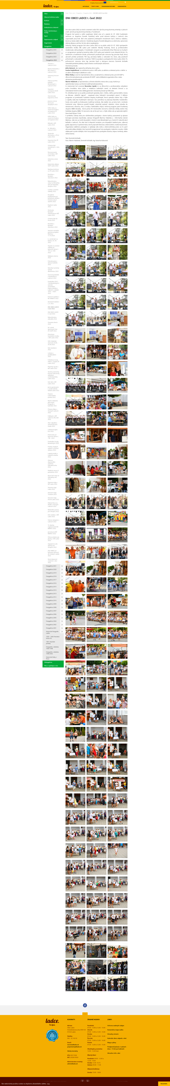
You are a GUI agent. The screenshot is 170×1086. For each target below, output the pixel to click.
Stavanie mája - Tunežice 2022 (52, 493)
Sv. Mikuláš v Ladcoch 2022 (52, 129)
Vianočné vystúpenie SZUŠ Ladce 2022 (53, 90)
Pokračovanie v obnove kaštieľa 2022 (52, 262)
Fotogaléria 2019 (51, 573)
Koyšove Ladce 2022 (52, 206)
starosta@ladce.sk (73, 1045)
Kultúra (46, 20)
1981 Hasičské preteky (50, 642)
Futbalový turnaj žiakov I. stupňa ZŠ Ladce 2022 (53, 361)
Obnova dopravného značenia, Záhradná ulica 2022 (52, 463)
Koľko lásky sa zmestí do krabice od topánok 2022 (53, 118)
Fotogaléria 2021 (51, 566)
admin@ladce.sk (72, 1064)
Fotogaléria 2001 (51, 628)
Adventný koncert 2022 (53, 76)
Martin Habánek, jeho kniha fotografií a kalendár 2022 (53, 403)
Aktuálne (86, 6)
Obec (46, 14)
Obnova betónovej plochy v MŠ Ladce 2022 (53, 538)
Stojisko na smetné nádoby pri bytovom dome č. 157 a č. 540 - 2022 (53, 249)
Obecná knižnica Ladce (51, 17)
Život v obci (95, 6)
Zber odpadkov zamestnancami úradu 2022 (52, 424)
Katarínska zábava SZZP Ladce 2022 (53, 165)
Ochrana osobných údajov (115, 1025)
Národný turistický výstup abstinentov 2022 (53, 269)
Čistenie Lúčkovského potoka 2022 (52, 395)
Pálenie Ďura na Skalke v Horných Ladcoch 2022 (53, 504)
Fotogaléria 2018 (51, 576)
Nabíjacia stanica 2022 (53, 257)
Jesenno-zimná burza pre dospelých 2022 (53, 102)
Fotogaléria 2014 (51, 590)
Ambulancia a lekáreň (51, 27)
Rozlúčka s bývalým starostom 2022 (53, 176)
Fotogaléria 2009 (51, 604)
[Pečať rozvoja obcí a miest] (52, 1035)
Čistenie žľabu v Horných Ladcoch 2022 (53, 410)
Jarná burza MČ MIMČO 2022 (52, 532)
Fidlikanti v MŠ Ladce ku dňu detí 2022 (53, 417)
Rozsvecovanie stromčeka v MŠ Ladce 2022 (53, 153)
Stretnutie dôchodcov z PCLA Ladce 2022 (53, 135)
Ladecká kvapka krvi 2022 (52, 430)
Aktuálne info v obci (113, 1053)
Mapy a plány (111, 1042)
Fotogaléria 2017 (51, 580)
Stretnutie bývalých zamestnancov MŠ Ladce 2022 (53, 212)
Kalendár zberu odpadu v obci (116, 1038)
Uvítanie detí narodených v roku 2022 (53, 147)
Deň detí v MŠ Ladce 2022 (52, 383)
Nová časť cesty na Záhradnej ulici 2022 (53, 477)
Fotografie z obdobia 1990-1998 (52, 647)
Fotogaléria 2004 (51, 621)
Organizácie (48, 43)
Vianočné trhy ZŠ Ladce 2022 (53, 141)
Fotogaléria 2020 (51, 569)
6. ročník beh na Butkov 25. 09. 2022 (53, 240)
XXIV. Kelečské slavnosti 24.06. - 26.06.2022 (53, 342)
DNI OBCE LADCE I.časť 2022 (53, 308)
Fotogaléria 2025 (51, 50)
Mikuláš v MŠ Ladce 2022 (52, 124)
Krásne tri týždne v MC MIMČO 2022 (53, 297)
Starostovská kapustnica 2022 (53, 96)
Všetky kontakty (72, 1051)
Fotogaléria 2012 (51, 597)
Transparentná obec (108, 6)
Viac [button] (48, 1084)
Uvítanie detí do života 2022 (52, 219)
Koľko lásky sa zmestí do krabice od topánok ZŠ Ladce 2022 (53, 110)
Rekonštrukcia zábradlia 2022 (52, 318)
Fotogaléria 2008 (51, 607)
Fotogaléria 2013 (51, 593)
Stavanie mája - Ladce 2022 (52, 488)
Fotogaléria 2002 (51, 624)
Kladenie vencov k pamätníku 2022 (53, 471)
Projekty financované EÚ (97, 3)
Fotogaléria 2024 (51, 53)
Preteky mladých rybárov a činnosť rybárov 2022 (53, 448)
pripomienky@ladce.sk (74, 1047)
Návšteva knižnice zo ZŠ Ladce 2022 (53, 170)
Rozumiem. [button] (164, 1083)
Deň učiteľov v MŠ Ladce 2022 (53, 515)
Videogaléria (48, 662)
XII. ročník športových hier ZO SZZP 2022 (52, 329)
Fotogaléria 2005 (51, 618)
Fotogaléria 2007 (51, 611)
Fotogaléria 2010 (51, 600)
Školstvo (47, 24)
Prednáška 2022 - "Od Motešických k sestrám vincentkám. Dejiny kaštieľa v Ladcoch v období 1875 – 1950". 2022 (53, 287)
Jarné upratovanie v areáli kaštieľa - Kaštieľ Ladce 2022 (53, 388)
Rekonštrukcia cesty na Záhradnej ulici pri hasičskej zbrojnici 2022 (53, 183)
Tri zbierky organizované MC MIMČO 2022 (53, 526)
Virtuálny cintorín (113, 1034)
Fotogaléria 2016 (51, 583)
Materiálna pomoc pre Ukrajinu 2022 (53, 510)
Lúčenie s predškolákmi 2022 (52, 354)
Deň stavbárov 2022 (52, 348)
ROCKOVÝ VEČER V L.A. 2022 (53, 302)
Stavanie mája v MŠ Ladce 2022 (52, 483)
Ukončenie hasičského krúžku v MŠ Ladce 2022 (53, 336)
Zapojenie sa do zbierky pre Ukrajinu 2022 (52, 545)
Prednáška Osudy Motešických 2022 (53, 442)
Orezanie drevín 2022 (53, 323)
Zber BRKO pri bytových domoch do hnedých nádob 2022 (53, 553)
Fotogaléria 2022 (51, 60)
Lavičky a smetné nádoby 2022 (53, 190)
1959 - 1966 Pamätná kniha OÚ (52, 637)
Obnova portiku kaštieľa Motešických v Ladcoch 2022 (52, 83)
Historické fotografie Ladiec (52, 632)
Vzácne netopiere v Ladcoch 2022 (53, 521)
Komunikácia (122, 6)
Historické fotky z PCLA (51, 658)
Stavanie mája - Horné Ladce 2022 (53, 498)
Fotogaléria (47, 46)
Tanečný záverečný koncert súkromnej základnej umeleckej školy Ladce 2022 (53, 375)
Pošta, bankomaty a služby (50, 31)
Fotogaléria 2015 (51, 587)
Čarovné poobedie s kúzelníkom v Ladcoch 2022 (53, 276)
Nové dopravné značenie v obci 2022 (52, 560)
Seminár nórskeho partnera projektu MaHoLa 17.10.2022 (53, 233)
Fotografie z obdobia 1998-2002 (52, 653)
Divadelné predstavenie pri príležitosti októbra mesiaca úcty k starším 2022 (53, 198)
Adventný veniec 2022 (53, 160)
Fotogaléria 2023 (51, 57)
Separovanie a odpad (51, 39)
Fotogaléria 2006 (51, 614)
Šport (46, 36)
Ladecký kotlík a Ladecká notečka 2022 (53, 455)
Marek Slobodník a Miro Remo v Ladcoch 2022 (53, 70)
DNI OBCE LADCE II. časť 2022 (53, 313)
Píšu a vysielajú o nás (51, 666)
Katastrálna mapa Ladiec (115, 1030)
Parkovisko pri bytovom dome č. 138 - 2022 (53, 436)
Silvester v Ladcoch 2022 (52, 64)
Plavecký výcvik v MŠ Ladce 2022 (53, 367)
